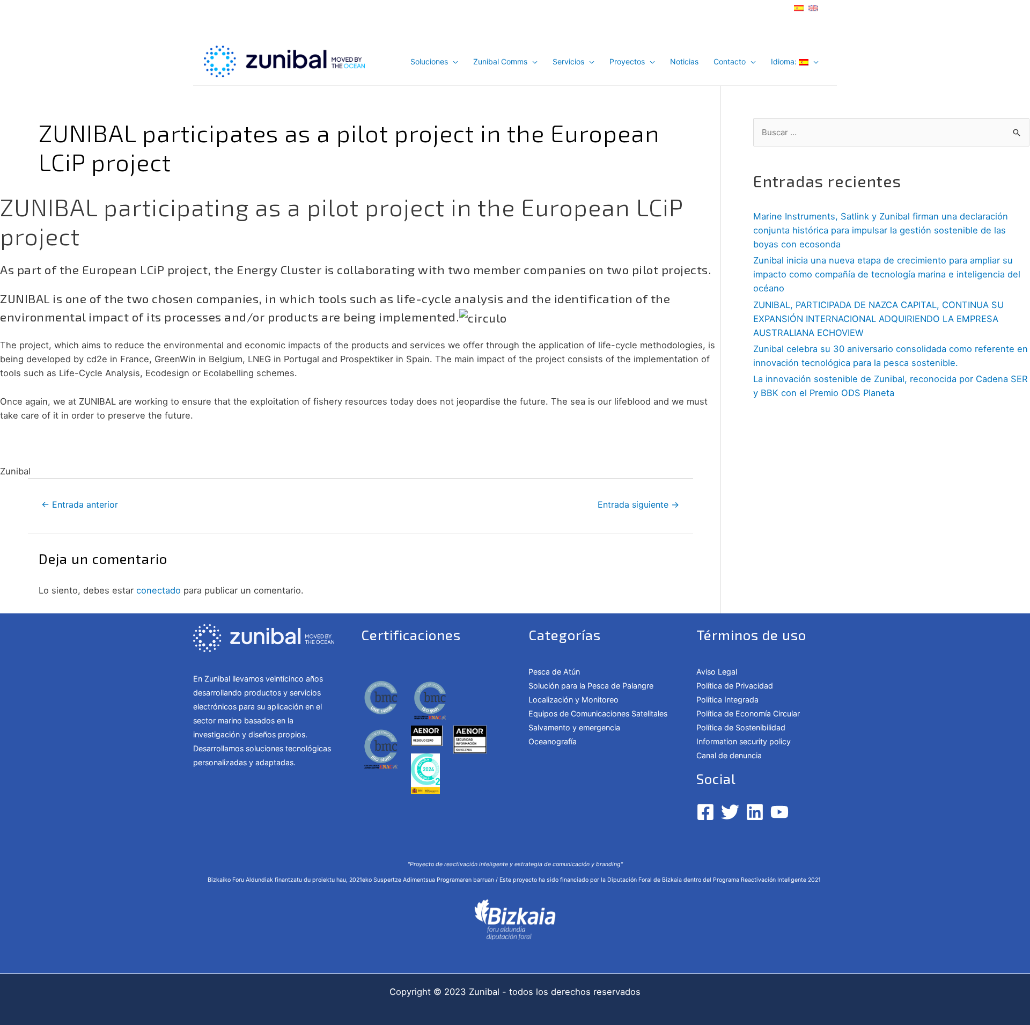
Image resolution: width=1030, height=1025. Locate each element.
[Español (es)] (799, 7)
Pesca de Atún (554, 671)
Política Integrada (727, 699)
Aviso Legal (716, 671)
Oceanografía (552, 741)
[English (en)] (813, 7)
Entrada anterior (79, 505)
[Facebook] (705, 812)
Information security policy (743, 741)
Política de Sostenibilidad (740, 727)
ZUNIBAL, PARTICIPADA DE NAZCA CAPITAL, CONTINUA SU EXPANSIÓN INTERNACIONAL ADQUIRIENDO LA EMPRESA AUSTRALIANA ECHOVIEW (878, 318)
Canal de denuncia (729, 755)
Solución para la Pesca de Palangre (590, 685)
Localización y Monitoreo (573, 699)
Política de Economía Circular (749, 713)
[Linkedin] (755, 812)
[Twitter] (730, 812)
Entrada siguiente (638, 505)
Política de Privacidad (734, 685)
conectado (158, 590)
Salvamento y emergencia (574, 727)
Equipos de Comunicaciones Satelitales (597, 713)
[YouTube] (779, 812)
